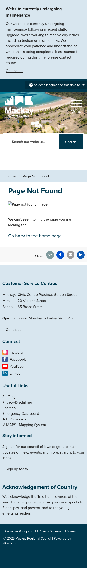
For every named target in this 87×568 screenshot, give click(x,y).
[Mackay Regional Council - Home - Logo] (19, 106)
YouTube (17, 366)
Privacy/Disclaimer (17, 402)
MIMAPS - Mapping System (24, 424)
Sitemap (9, 407)
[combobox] (56, 85)
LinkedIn (17, 373)
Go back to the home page (35, 235)
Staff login (10, 396)
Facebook (18, 359)
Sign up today (17, 468)
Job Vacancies (14, 419)
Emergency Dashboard (20, 413)
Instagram (18, 352)
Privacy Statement (51, 531)
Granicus (9, 543)
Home (11, 176)
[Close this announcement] (81, 5)
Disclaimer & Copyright (19, 531)
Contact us (14, 70)
